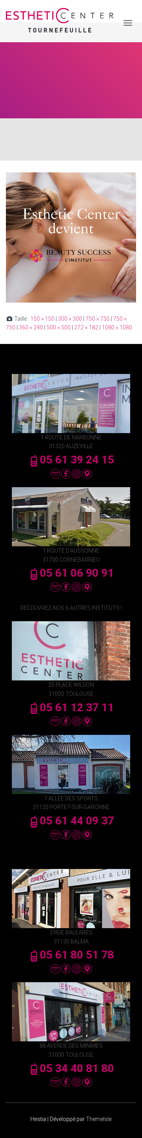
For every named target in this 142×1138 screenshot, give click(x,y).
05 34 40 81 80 (77, 1068)
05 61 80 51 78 (77, 954)
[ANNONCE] (71, 237)
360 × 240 (31, 327)
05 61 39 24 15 (77, 459)
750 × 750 (98, 319)
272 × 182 (86, 327)
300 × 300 (70, 319)
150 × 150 (42, 319)
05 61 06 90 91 (77, 572)
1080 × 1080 (117, 327)
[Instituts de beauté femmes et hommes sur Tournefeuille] (62, 23)
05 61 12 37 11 (77, 707)
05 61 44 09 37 (77, 820)
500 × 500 (59, 327)
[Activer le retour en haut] (126, 1122)
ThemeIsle (99, 1119)
